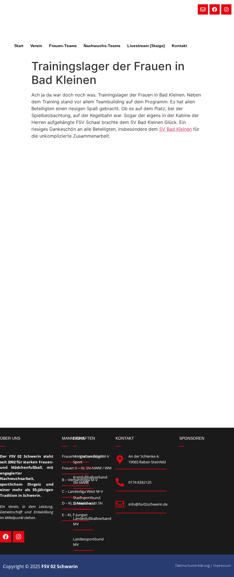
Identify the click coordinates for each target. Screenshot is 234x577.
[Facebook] (214, 9)
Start (18, 45)
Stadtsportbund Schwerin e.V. (86, 500)
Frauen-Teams (63, 45)
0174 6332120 (139, 482)
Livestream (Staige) (146, 45)
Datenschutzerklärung (192, 565)
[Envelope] (203, 9)
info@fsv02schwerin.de (148, 504)
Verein (36, 45)
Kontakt (179, 45)
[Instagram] (226, 9)
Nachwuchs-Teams (102, 45)
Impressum (222, 565)
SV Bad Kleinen (175, 129)
